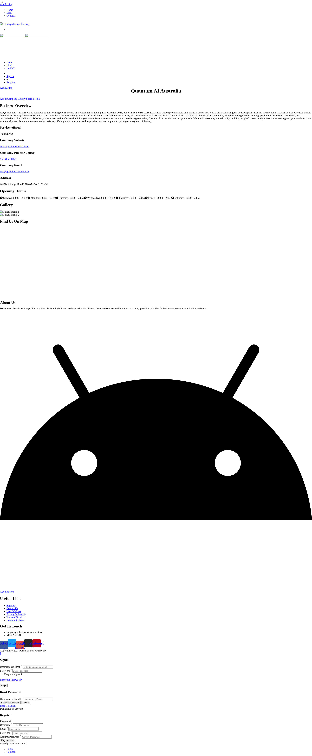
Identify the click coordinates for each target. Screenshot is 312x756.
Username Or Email (10, 666)
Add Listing (6, 4)
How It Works (13, 611)
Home (9, 9)
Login (9, 749)
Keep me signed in (13, 674)
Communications (15, 620)
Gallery (22, 98)
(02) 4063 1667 (8, 159)
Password (5, 670)
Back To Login (8, 705)
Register (10, 82)
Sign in (10, 76)
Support (10, 605)
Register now (7, 740)
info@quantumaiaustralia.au (14, 171)
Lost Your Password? (11, 679)
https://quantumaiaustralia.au (14, 146)
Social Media (33, 98)
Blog (9, 12)
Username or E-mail (10, 699)
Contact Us (12, 608)
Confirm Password (9, 736)
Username (5, 725)
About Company (8, 98)
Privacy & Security (16, 614)
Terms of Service (15, 617)
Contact (10, 15)
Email (3, 728)
